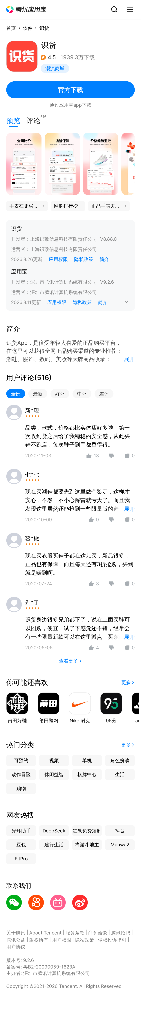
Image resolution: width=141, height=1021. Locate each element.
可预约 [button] (21, 760)
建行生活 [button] (54, 844)
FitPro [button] (21, 859)
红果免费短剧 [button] (87, 831)
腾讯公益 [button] (15, 940)
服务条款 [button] (74, 933)
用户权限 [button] (61, 940)
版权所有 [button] (38, 940)
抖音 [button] (120, 831)
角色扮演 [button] (119, 760)
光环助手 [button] (21, 831)
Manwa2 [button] (120, 844)
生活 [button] (120, 774)
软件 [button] (27, 28)
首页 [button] (11, 28)
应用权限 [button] (58, 259)
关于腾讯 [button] (15, 933)
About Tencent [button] (45, 933)
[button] (26, 9)
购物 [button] (21, 788)
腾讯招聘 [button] (120, 933)
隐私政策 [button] (83, 259)
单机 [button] (87, 760)
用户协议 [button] (15, 947)
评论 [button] (33, 120)
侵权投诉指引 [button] (112, 940)
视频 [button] (54, 760)
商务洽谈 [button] (97, 933)
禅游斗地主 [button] (87, 844)
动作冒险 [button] (21, 774)
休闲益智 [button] (54, 774)
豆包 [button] (21, 844)
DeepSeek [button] (54, 831)
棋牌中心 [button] (87, 774)
